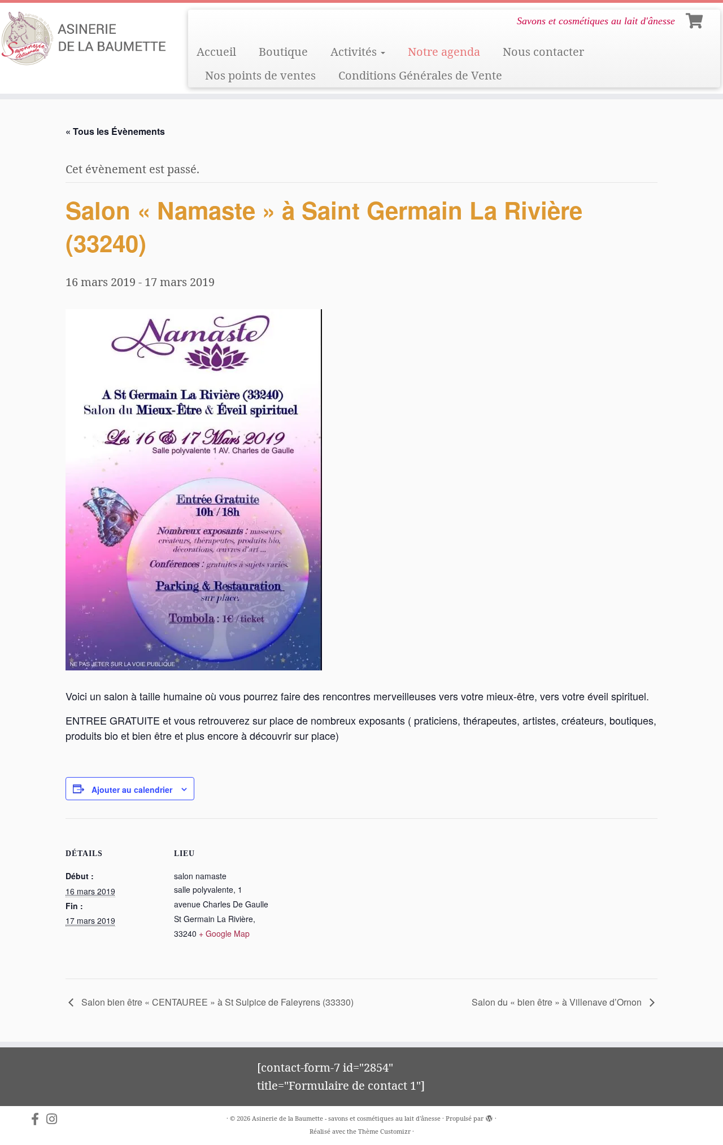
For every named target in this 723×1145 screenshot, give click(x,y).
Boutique (283, 51)
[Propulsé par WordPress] (489, 1116)
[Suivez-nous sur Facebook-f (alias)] (38, 1119)
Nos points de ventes (260, 75)
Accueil (216, 51)
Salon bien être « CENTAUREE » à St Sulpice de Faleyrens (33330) (216, 1001)
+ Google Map (224, 933)
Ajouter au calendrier (132, 789)
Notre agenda (444, 51)
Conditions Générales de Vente (420, 75)
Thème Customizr (384, 1131)
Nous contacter (543, 51)
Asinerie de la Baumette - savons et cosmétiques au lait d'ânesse (346, 1118)
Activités (355, 51)
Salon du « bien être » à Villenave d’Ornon (558, 1001)
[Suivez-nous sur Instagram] (55, 1119)
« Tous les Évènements (115, 131)
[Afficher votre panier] (696, 18)
